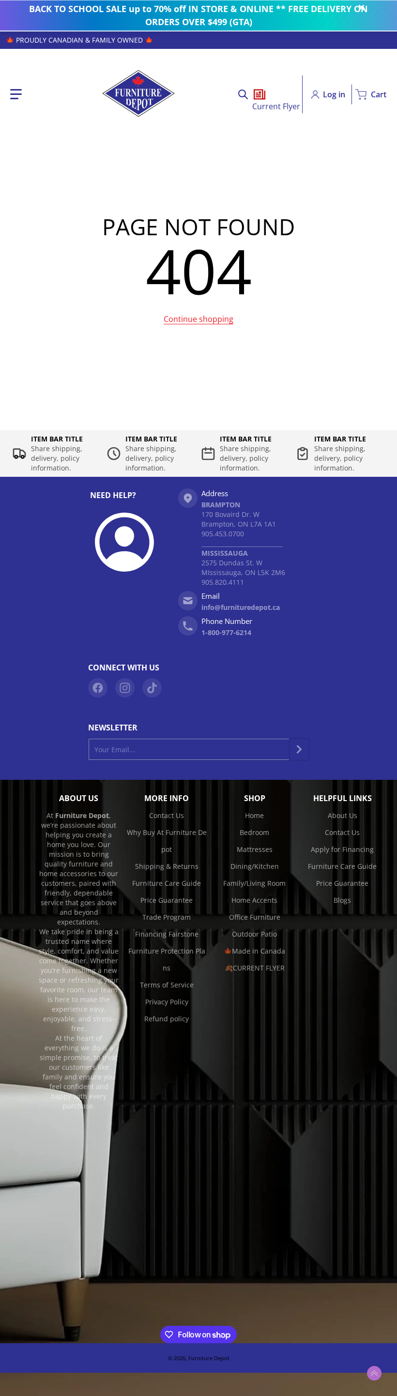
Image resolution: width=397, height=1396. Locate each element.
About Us (342, 815)
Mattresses (255, 849)
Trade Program (166, 917)
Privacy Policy (166, 1001)
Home (254, 815)
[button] (16, 94)
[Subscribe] (299, 749)
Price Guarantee (166, 900)
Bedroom (254, 832)
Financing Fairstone (166, 934)
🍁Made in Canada (254, 951)
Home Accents (254, 900)
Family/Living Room (254, 883)
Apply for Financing (342, 849)
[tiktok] (152, 688)
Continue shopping (198, 319)
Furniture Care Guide (166, 883)
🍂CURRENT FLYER (255, 967)
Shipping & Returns (166, 866)
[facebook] (97, 688)
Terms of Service (167, 984)
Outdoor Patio (254, 934)
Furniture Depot (208, 1358)
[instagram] (125, 688)
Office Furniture (254, 917)
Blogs (342, 900)
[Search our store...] (243, 94)
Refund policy (166, 1018)
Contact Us (166, 815)
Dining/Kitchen (254, 866)
